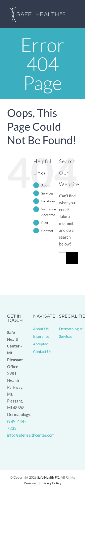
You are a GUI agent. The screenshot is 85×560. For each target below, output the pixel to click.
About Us (41, 328)
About (46, 185)
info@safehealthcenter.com (31, 435)
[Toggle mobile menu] (76, 14)
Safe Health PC (48, 477)
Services (47, 193)
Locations (48, 201)
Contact (47, 231)
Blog (44, 223)
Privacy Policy (50, 483)
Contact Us (42, 351)
